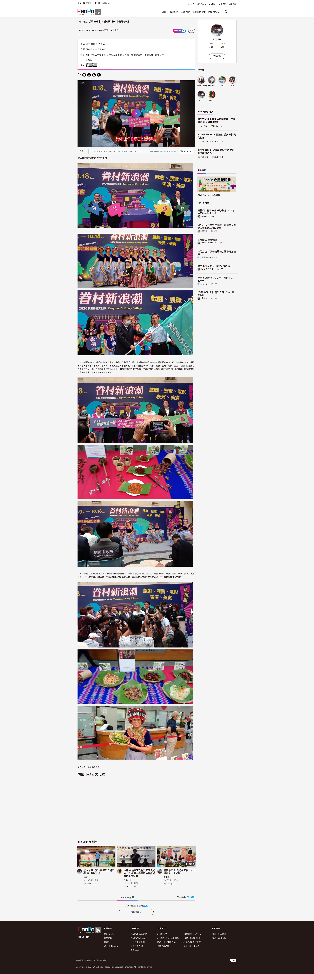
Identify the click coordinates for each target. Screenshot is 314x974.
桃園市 (94, 44)
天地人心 (127, 880)
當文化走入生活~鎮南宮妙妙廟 (213, 266)
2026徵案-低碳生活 (192, 934)
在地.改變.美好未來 (192, 942)
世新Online (206, 257)
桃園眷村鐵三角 (125, 55)
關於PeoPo (109, 934)
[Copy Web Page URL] (99, 75)
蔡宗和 (204, 231)
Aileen (204, 216)
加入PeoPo (201, 4)
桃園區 (101, 44)
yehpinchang (202, 86)
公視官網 (222, 4)
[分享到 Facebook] (84, 75)
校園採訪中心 (199, 12)
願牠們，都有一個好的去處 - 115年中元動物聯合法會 (216, 212)
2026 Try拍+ (163, 934)
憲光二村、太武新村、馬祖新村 (149, 55)
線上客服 (232, 4)
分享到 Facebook (191, 84)
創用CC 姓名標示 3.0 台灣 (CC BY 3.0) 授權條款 (92, 65)
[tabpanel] (136, 905)
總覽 (164, 12)
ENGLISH (212, 4)
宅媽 (232, 86)
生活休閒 (90, 49)
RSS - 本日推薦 (219, 938)
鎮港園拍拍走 (207, 269)
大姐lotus (211, 86)
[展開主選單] (232, 11)
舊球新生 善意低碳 (207, 239)
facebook (79, 937)
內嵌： (82, 151)
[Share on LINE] (94, 75)
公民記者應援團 (138, 942)
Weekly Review (111, 946)
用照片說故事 (163, 946)
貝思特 (211, 100)
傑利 (222, 86)
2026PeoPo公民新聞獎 (208, 194)
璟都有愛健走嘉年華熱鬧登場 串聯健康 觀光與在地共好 (216, 121)
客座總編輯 (136, 950)
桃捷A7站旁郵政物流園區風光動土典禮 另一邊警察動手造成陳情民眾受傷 (139, 873)
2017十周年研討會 (191, 938)
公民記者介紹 (137, 946)
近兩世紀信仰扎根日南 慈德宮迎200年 (215, 279)
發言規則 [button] (191, 897)
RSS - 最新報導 (219, 934)
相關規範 (108, 938)
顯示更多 (89, 60)
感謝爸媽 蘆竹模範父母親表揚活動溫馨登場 (98, 872)
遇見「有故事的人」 (192, 946)
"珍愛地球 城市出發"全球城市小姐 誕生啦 (215, 294)
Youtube (87, 937)
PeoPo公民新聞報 (139, 934)
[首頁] (89, 12)
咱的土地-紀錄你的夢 (166, 942)
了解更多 (217, 56)
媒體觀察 (101, 49)
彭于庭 (166, 877)
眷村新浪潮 (111, 55)
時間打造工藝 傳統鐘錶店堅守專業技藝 (216, 253)
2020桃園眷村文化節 (96, 55)
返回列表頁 (136, 912)
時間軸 (107, 942)
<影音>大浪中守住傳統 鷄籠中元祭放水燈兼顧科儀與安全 (216, 226)
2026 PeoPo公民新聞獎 (168, 938)
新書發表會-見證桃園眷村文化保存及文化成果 (180, 872)
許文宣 (204, 284)
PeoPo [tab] (127, 897)
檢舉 (191, 31)
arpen (85, 877)
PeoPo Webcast (208, 243)
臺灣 (88, 44)
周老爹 (204, 298)
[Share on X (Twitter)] (89, 75)
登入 (192, 4)
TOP (233, 960)
